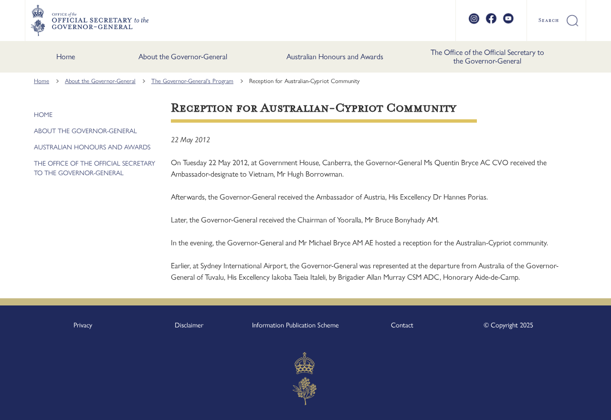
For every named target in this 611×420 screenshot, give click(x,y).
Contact (402, 325)
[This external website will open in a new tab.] (474, 22)
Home (65, 56)
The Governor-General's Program (192, 80)
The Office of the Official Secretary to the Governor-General (487, 56)
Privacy (83, 325)
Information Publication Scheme (295, 325)
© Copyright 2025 (508, 325)
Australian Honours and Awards (334, 56)
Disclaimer (189, 325)
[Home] (89, 20)
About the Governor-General (182, 56)
